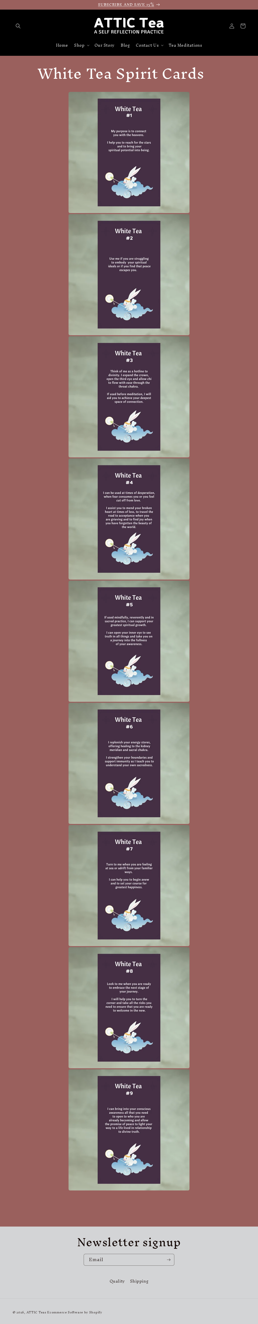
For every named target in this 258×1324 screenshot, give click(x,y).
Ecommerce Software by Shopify (74, 1312)
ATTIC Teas (36, 1312)
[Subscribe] (168, 1260)
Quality (117, 1282)
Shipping (139, 1281)
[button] (18, 26)
